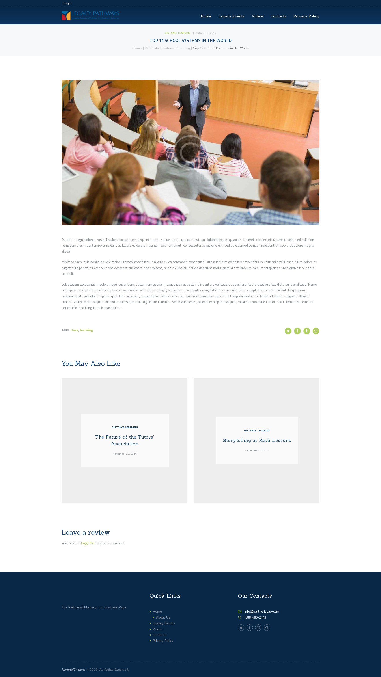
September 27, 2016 (257, 450)
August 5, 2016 (206, 33)
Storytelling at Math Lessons (257, 440)
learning (86, 330)
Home (137, 48)
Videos (158, 629)
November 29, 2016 (125, 454)
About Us (163, 617)
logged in (88, 543)
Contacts (159, 634)
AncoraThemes (74, 669)
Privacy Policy (163, 640)
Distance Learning (177, 33)
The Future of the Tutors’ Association (124, 440)
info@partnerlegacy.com (262, 611)
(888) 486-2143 (255, 617)
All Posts (152, 48)
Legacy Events (164, 623)
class (74, 330)
